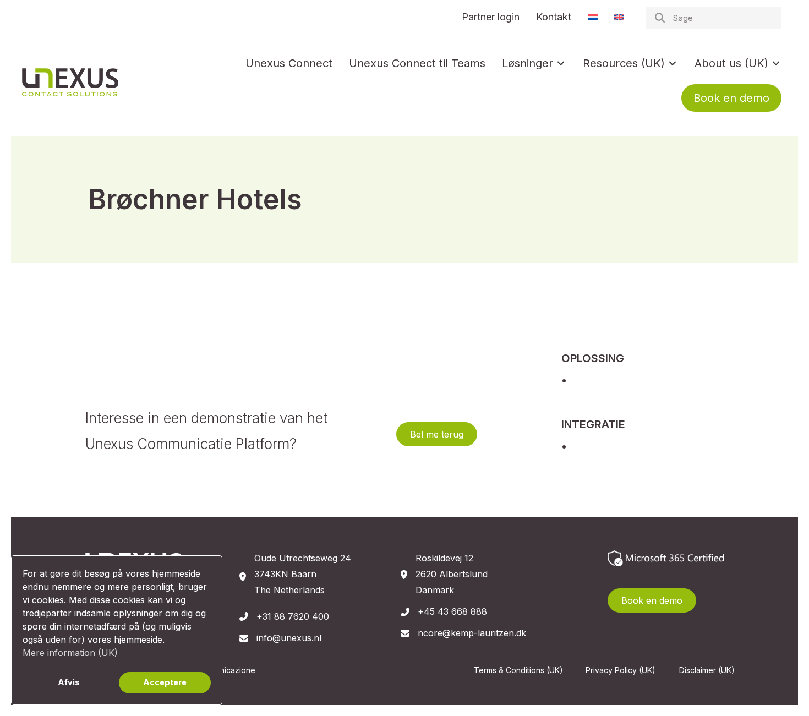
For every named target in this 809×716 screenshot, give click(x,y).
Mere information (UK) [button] (70, 652)
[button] (436, 434)
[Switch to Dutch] (592, 17)
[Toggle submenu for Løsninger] (560, 63)
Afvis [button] (69, 682)
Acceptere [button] (165, 682)
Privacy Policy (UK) (620, 670)
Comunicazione (227, 670)
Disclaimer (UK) (707, 670)
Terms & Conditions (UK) (518, 670)
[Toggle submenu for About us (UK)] (776, 63)
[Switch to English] (619, 17)
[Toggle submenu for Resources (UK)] (672, 63)
